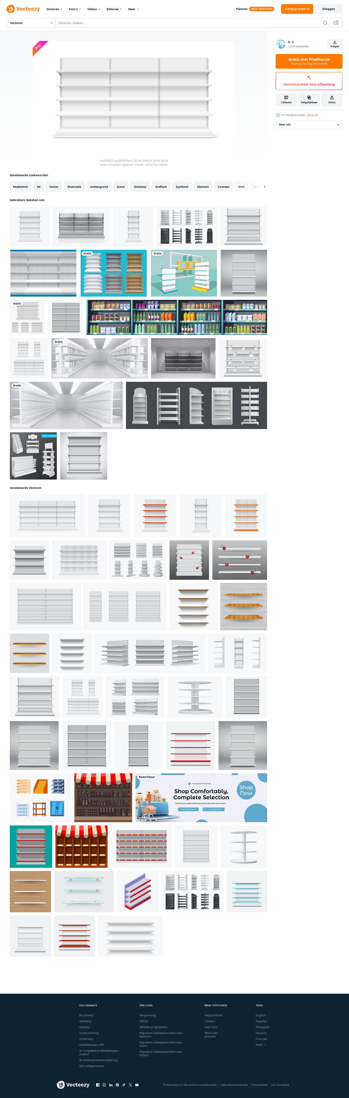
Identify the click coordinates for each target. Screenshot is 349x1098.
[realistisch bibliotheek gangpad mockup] (99, 358)
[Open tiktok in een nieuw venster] (124, 1085)
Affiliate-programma (153, 1027)
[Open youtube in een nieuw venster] (137, 1085)
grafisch (161, 187)
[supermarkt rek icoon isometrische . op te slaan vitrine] (137, 891)
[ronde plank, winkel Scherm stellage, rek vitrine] (195, 697)
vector (53, 187)
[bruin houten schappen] (74, 936)
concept (223, 187)
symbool (182, 187)
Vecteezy (85, 1021)
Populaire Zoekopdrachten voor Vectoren (161, 1034)
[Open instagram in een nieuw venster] (104, 1085)
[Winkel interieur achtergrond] (183, 358)
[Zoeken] (325, 22)
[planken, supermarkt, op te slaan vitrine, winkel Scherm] (237, 653)
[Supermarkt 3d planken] (113, 273)
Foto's (73, 9)
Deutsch (261, 1033)
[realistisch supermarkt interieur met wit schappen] (66, 405)
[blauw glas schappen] (247, 891)
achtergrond (99, 187)
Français (261, 1039)
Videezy (84, 1027)
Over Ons (211, 1027)
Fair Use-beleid (280, 1085)
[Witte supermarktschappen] (83, 456)
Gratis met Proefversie (309, 61)
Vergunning (148, 1015)
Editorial (112, 9)
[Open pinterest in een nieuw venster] (117, 1085)
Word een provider (211, 1034)
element (203, 187)
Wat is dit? (312, 115)
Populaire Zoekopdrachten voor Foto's (161, 1044)
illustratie (74, 187)
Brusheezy (86, 1015)
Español (261, 1021)
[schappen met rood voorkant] (190, 745)
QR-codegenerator (92, 1066)
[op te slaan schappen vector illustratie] (244, 273)
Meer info (285, 124)
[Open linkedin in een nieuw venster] (110, 1085)
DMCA (144, 1021)
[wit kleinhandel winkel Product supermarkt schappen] (135, 697)
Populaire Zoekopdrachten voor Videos (161, 1053)
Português (263, 1027)
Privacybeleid (260, 1085)
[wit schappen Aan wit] (30, 936)
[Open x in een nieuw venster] (130, 1085)
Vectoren (52, 9)
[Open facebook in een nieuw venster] (97, 1085)
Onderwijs (86, 1039)
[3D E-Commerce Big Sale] (201, 797)
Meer (131, 9)
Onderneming (89, 1033)
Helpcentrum (213, 1015)
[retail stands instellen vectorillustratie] (33, 456)
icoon (121, 187)
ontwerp (140, 187)
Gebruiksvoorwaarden (234, 1085)
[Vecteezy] (23, 9)
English (261, 1015)
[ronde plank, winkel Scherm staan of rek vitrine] (244, 846)
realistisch (20, 187)
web (241, 187)
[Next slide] (261, 187)
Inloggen (328, 9)
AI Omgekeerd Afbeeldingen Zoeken (98, 1052)
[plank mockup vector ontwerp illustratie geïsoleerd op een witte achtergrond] (27, 317)
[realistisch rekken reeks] (186, 226)
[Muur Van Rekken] (43, 273)
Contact (210, 1021)
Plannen (242, 9)
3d (38, 187)
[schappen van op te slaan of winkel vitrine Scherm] (130, 936)
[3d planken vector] (183, 273)
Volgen (335, 46)
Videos (92, 9)
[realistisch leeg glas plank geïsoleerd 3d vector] (84, 891)
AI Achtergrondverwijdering (98, 1060)
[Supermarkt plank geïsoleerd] (81, 226)
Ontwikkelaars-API (91, 1045)
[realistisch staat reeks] (196, 405)
